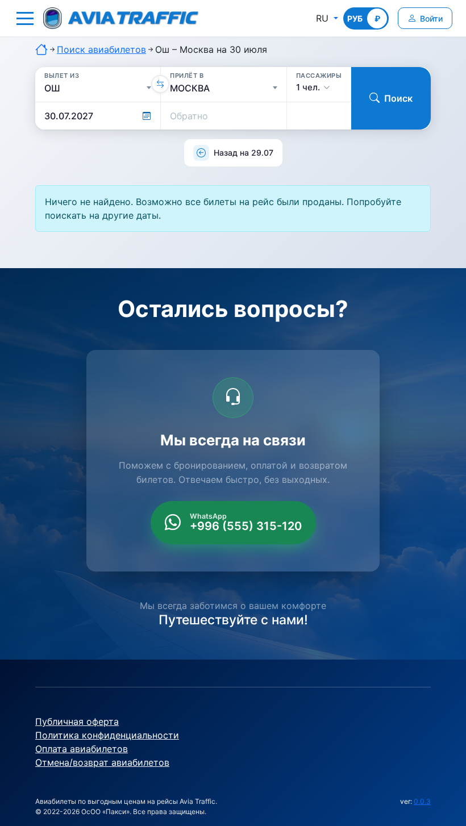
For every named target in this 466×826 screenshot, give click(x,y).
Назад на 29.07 (243, 152)
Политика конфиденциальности (107, 735)
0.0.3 (422, 801)
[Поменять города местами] (160, 84)
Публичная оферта (77, 721)
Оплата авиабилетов (81, 748)
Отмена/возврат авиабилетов (102, 762)
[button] (25, 18)
